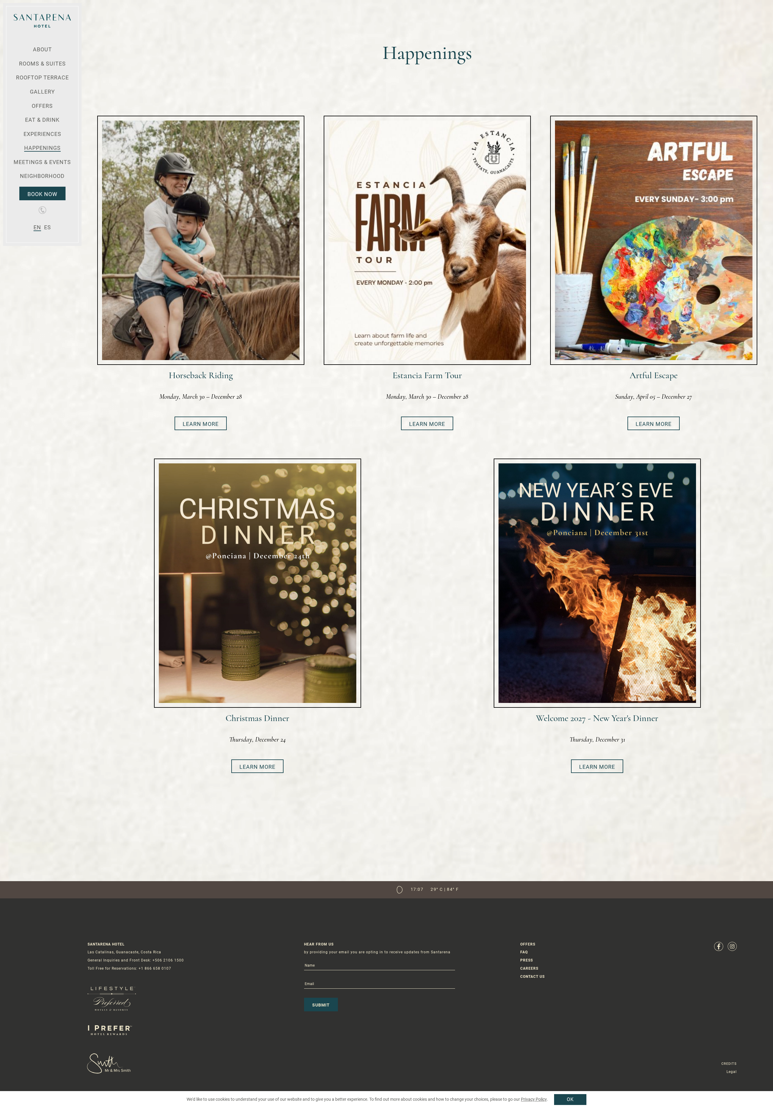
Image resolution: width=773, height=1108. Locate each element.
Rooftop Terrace (42, 77)
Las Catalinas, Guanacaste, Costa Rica (124, 952)
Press (526, 960)
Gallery (42, 92)
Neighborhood (42, 176)
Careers (529, 968)
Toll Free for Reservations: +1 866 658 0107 (129, 968)
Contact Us (532, 976)
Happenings (42, 148)
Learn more (201, 424)
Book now (42, 194)
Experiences (42, 134)
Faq (524, 952)
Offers (42, 106)
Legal (731, 1072)
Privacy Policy (534, 1099)
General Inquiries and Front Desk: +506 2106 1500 (136, 960)
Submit (321, 1005)
